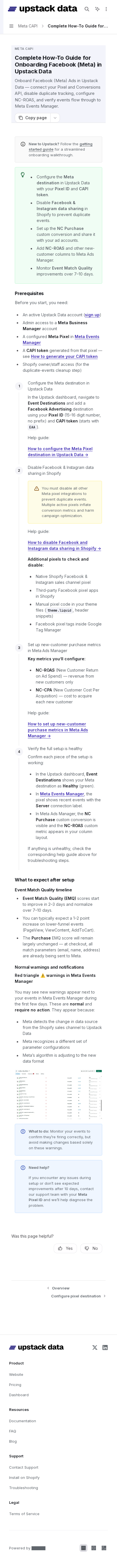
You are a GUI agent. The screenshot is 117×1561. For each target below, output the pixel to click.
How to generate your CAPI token (64, 356)
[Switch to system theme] (83, 1548)
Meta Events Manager (62, 793)
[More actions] (106, 9)
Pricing (15, 1384)
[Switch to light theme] (94, 1548)
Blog (13, 1441)
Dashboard (19, 1395)
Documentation (22, 1421)
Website (16, 1374)
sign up (92, 314)
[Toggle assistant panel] (97, 9)
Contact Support (23, 1467)
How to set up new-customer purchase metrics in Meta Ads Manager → (58, 729)
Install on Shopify (24, 1477)
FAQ (12, 1431)
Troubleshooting (23, 1487)
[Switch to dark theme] (104, 1548)
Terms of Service (24, 1513)
